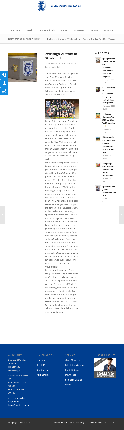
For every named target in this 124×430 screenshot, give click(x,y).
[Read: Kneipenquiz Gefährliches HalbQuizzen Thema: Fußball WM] (98, 165)
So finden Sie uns (73, 379)
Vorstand (41, 360)
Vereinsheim (43, 374)
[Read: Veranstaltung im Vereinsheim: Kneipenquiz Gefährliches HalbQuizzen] (98, 89)
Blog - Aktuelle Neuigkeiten (24, 39)
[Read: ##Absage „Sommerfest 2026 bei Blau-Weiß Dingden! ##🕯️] (98, 116)
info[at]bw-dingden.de (18, 405)
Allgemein (70, 63)
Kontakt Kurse (72, 369)
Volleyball (56, 67)
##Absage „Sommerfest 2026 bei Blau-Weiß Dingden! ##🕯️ (108, 120)
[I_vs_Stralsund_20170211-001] (22, 67)
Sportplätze (42, 365)
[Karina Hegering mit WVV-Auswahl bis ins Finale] (2, 215)
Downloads (70, 374)
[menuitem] (15, 30)
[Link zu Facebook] (113, 422)
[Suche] (108, 38)
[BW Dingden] (62, 13)
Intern (68, 384)
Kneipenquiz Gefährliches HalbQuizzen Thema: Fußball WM (108, 169)
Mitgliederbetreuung (75, 365)
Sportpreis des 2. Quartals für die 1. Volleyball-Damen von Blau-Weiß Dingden (108, 67)
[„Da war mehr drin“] (121, 215)
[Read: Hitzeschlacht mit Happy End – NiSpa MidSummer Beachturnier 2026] (98, 139)
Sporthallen (42, 369)
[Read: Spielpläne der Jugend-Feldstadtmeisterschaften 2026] (98, 188)
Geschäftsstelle (72, 360)
